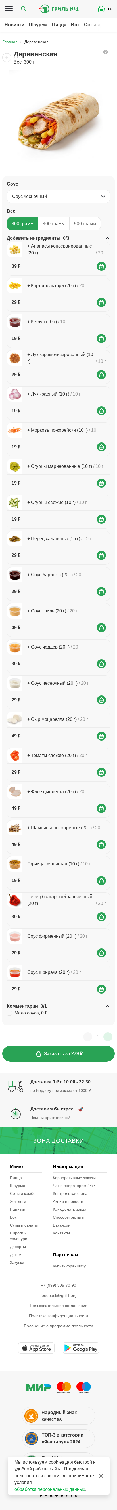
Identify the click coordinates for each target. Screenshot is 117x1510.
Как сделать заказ (69, 1209)
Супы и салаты (24, 1225)
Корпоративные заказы (74, 1177)
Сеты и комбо (100, 24)
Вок (75, 24)
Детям (16, 1254)
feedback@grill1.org (59, 1295)
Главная (10, 42)
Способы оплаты (68, 1217)
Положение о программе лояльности (58, 1326)
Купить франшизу (69, 1266)
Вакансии (61, 1225)
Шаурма (38, 24)
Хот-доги (18, 1201)
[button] (107, 9)
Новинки (14, 24)
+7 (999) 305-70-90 (58, 1285)
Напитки (17, 1209)
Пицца (59, 24)
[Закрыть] (101, 1476)
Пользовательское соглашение (58, 1305)
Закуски (17, 1262)
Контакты (61, 1233)
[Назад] (6, 57)
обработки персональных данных (49, 1489)
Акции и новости (68, 1201)
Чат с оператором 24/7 (74, 1185)
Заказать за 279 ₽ (63, 1053)
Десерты (18, 1246)
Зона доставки (58, 1141)
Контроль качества (70, 1193)
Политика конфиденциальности (58, 1315)
